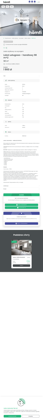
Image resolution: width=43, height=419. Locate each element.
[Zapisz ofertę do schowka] (4, 47)
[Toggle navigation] (39, 2)
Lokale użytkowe (15, 38)
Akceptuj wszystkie (12, 416)
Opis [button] (4, 76)
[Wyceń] (35, 1)
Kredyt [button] (4, 189)
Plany (7, 6)
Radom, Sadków (27, 38)
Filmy (3, 6)
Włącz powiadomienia (22, 223)
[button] (32, 2)
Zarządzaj (30, 416)
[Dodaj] (32, 1)
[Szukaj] (29, 1)
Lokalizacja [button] (5, 185)
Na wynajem (21, 38)
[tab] (21, 75)
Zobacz (21, 265)
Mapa (12, 6)
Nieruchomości (8, 38)
